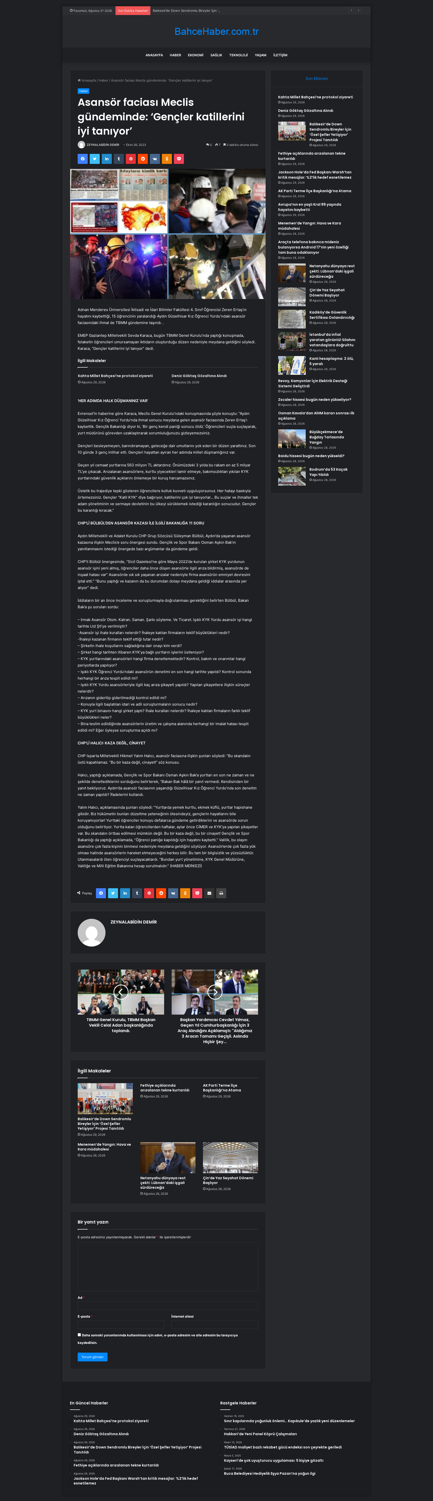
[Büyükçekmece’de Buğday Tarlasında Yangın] (292, 438)
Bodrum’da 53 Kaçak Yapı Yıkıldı (328, 472)
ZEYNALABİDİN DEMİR (103, 145)
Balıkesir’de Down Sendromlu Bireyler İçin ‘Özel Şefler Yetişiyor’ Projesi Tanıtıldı (214, 11)
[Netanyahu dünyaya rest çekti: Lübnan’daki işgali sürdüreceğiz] (167, 1157)
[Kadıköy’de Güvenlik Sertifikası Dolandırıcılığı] (292, 319)
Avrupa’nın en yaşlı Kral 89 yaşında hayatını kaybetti (309, 207)
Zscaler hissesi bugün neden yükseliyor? (314, 399)
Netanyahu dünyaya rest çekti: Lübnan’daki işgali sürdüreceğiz (163, 1182)
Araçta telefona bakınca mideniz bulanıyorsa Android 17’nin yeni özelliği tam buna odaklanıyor (313, 247)
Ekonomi (195, 55)
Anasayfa (154, 55)
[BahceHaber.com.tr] (216, 31)
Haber (175, 55)
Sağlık (216, 55)
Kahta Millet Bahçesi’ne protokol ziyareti (115, 375)
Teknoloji (238, 55)
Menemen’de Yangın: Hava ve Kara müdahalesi (104, 1147)
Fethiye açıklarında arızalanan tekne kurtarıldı (164, 1088)
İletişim (280, 55)
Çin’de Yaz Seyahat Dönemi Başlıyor (228, 1180)
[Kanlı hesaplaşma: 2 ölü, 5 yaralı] (292, 365)
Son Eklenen (317, 78)
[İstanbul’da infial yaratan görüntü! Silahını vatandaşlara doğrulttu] (292, 341)
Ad (81, 1298)
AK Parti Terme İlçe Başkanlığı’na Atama (222, 1088)
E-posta (85, 1316)
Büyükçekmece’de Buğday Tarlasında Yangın (326, 437)
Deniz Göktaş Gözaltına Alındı (199, 375)
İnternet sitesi (182, 1316)
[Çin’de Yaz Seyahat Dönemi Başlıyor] (230, 1157)
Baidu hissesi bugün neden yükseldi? (311, 455)
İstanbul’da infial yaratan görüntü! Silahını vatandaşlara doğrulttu (332, 340)
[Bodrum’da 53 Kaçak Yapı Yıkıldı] (292, 476)
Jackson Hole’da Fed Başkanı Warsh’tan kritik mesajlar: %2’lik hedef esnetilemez (315, 175)
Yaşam (260, 55)
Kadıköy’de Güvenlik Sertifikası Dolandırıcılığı (332, 315)
